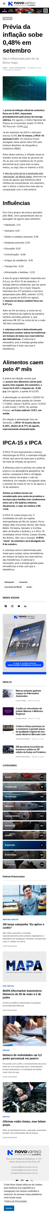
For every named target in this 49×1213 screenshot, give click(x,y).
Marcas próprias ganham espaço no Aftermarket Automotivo (28, 693)
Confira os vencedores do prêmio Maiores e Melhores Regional (29, 711)
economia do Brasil (13, 587)
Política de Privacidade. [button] (15, 1201)
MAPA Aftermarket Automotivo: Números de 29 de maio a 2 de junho (22, 994)
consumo (23, 582)
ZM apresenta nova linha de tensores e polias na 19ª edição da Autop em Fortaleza (31, 749)
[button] (4, 3)
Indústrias (7, 919)
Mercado (7, 18)
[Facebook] (6, 606)
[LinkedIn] (25, 606)
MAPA (4, 986)
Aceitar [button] (9, 1208)
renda (29, 587)
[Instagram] (12, 606)
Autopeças (9, 582)
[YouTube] (19, 606)
